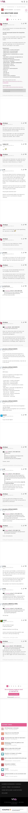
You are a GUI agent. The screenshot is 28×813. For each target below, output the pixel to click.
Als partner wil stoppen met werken (13, 753)
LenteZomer (6, 286)
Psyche (7, 776)
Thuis (7, 729)
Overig (7, 734)
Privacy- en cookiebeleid (13, 787)
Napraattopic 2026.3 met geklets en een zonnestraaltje (14, 743)
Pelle (7, 451)
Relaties (7, 754)
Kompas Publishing (16, 810)
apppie (5, 415)
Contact (4, 787)
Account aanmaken (13, 694)
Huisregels (18, 784)
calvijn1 (5, 620)
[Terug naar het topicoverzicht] (2, 10)
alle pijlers (17, 9)
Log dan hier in (17, 697)
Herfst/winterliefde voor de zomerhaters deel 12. (15, 774)
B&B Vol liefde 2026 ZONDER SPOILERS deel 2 (15, 759)
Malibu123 (5, 144)
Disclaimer (4, 793)
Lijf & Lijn (8, 739)
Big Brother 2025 (21, 6)
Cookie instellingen (7, 790)
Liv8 (4, 169)
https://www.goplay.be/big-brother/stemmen (13, 87)
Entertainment (10, 6)
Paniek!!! (6, 769)
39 (18, 19)
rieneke (5, 252)
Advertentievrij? (17, 790)
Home (2, 6)
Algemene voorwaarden (8, 784)
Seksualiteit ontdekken (10, 764)
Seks (6, 765)
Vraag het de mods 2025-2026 (12, 733)
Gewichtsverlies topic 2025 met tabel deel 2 (15, 737)
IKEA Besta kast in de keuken (12, 728)
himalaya (5, 23)
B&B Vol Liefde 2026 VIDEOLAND (13, 748)
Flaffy (4, 566)
